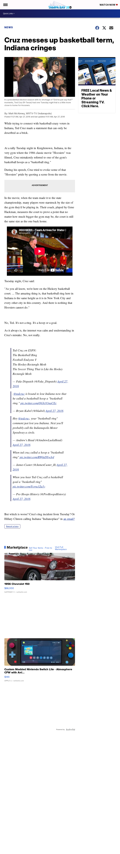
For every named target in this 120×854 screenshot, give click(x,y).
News (8, 27)
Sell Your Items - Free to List (40, 549)
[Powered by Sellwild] (70, 729)
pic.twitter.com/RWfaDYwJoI (37, 457)
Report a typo (12, 526)
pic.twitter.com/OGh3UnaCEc (38, 403)
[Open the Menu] (5, 4)
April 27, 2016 (54, 411)
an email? (69, 519)
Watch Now (108, 4)
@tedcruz (19, 394)
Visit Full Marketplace (61, 548)
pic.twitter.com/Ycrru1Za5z (29, 486)
